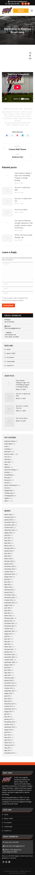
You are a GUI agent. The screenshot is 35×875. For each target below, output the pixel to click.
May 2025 (7, 540)
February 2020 (8, 678)
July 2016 (7, 732)
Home (8, 349)
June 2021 (7, 639)
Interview (7, 459)
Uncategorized (9, 496)
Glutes (5, 114)
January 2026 (8, 520)
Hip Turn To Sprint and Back (22, 188)
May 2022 (7, 610)
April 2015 (7, 750)
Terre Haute (17, 120)
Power (23, 116)
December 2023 (9, 566)
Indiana (17, 114)
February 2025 (8, 548)
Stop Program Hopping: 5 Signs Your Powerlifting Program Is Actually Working (23, 176)
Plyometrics (17, 116)
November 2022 (9, 597)
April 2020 (7, 675)
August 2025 (8, 533)
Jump (22, 114)
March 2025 (8, 546)
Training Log (8, 493)
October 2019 (8, 688)
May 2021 (7, 641)
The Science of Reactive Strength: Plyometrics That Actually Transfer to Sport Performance (24, 224)
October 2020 (8, 660)
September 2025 (9, 530)
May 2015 (7, 748)
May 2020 (7, 673)
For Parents (10, 357)
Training (22, 125)
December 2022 (9, 595)
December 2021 (9, 623)
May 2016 (7, 737)
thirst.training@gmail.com (20, 1)
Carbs (6, 446)
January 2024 (8, 564)
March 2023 (8, 587)
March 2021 (8, 647)
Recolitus (23, 873)
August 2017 (8, 711)
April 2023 (7, 584)
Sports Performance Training (10, 118)
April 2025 (7, 543)
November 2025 (9, 525)
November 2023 (9, 569)
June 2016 (7, 735)
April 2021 (7, 644)
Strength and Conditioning (25, 118)
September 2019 (9, 691)
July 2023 (7, 579)
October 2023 (8, 571)
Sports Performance (10, 485)
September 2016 (9, 727)
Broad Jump (16, 111)
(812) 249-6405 (15, 4)
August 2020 (8, 665)
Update (6, 498)
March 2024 (8, 558)
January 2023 (8, 592)
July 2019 (7, 696)
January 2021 (8, 652)
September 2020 (9, 662)
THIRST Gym (15, 125)
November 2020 (9, 657)
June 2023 (7, 582)
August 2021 (8, 634)
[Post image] (7, 176)
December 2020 (9, 654)
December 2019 (9, 683)
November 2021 (9, 626)
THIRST (8, 125)
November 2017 (9, 704)
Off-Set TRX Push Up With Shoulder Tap (23, 236)
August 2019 (8, 693)
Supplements (8, 490)
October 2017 (8, 706)
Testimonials (11, 361)
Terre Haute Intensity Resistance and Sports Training (17, 122)
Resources (7, 480)
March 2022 (8, 616)
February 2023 (8, 590)
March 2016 (8, 743)
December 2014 (9, 753)
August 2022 (8, 605)
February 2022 (8, 618)
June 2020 (7, 670)
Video (20, 109)
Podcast (7, 472)
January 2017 (8, 719)
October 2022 (8, 600)
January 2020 (8, 680)
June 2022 (7, 608)
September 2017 (9, 709)
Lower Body (28, 114)
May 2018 (7, 701)
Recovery (7, 477)
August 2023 (8, 577)
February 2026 (8, 517)
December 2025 (9, 522)
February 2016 (8, 745)
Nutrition (7, 467)
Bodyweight (9, 111)
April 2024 (7, 556)
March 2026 (8, 514)
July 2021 (7, 636)
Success (6, 488)
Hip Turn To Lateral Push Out (23, 200)
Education (29, 111)
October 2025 (8, 527)
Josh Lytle (7, 462)
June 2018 (7, 698)
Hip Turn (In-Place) (21, 209)
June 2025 (7, 538)
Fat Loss (7, 457)
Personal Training (9, 116)
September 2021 (9, 631)
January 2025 (8, 551)
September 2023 (9, 574)
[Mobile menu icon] (32, 10)
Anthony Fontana (9, 441)
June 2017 (7, 717)
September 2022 (9, 603)
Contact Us (10, 365)
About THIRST (11, 353)
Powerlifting (8, 475)
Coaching (23, 111)
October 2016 (8, 724)
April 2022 (7, 613)
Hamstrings (11, 114)
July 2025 (7, 535)
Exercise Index (14, 109)
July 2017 (7, 714)
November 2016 (9, 722)
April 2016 (7, 740)
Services (7, 483)
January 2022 (8, 621)
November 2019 (9, 685)
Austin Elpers (8, 444)
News (6, 464)
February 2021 (8, 649)
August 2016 (8, 730)
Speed (28, 116)
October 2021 (8, 628)
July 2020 (7, 667)
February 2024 (8, 561)
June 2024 (7, 553)
